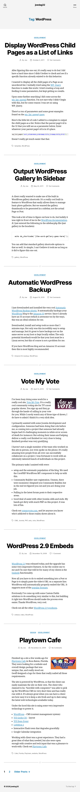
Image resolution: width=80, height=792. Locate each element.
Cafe (16, 753)
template (17, 146)
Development (40, 38)
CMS (16, 520)
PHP (26, 520)
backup (26, 356)
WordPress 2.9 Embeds (40, 546)
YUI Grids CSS (20, 718)
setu (30, 520)
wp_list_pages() (19, 100)
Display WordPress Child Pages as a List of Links (40, 48)
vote (34, 520)
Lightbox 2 (19, 725)
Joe (25, 60)
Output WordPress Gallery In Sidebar (40, 174)
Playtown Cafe (40, 640)
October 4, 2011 (38, 60)
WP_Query (56, 85)
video (22, 615)
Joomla (21, 520)
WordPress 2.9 (19, 564)
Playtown (27, 753)
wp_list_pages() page (34, 114)
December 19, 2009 (39, 553)
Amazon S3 (38, 313)
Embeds (15, 573)
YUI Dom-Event (21, 721)
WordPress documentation (54, 220)
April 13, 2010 (39, 389)
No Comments (55, 60)
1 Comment (56, 553)
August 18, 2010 (38, 297)
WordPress (26, 146)
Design (33, 632)
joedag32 (40, 5)
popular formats (40, 587)
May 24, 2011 (38, 186)
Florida (21, 753)
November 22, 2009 (38, 648)
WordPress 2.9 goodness (45, 608)
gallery (16, 257)
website (35, 753)
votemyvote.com (29, 510)
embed (17, 615)
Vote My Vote (40, 381)
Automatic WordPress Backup (40, 286)
